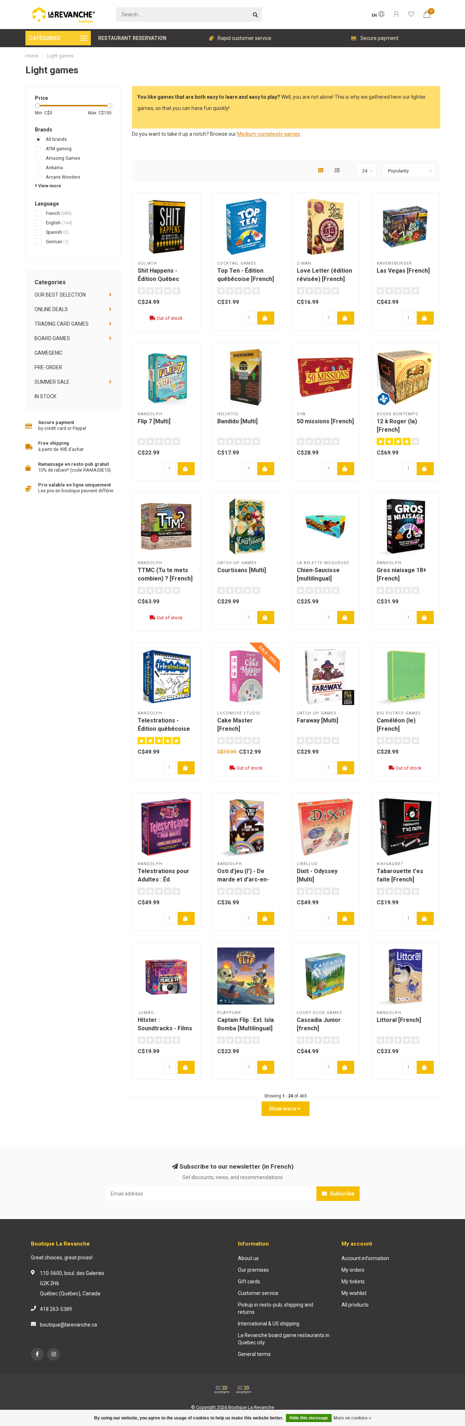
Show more (283, 1109)
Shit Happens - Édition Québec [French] (158, 279)
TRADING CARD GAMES (62, 324)
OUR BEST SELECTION (60, 295)
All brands (56, 139)
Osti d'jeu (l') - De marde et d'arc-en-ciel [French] (243, 879)
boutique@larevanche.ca (68, 1325)
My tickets (353, 1281)
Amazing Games (63, 158)
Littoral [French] (399, 1019)
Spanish (57, 232)
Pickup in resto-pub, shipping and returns (275, 1308)
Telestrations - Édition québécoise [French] (164, 729)
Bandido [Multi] (237, 421)
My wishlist (354, 1293)
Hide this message (309, 1418)
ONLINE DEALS (51, 309)
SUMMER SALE (52, 382)
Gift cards (249, 1281)
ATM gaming (59, 148)
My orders (352, 1270)
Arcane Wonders (63, 177)
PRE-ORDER (48, 367)
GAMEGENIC (48, 353)
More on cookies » (352, 1418)
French (59, 213)
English (59, 222)
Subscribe (341, 1194)
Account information (365, 1258)
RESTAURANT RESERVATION (132, 38)
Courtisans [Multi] (241, 570)
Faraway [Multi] (317, 720)
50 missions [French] (325, 421)
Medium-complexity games (268, 134)
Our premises (253, 1270)
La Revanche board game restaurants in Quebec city (283, 1338)
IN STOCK (45, 396)
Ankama (54, 167)
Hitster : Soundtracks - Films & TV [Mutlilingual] (165, 1028)
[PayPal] (243, 1389)
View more (49, 185)
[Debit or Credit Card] (222, 1389)
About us (248, 1258)
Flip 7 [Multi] (154, 421)
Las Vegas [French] (403, 270)
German (57, 241)
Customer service (258, 1293)
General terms (254, 1354)
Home (31, 55)
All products (355, 1305)
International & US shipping (268, 1324)
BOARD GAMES (52, 338)
